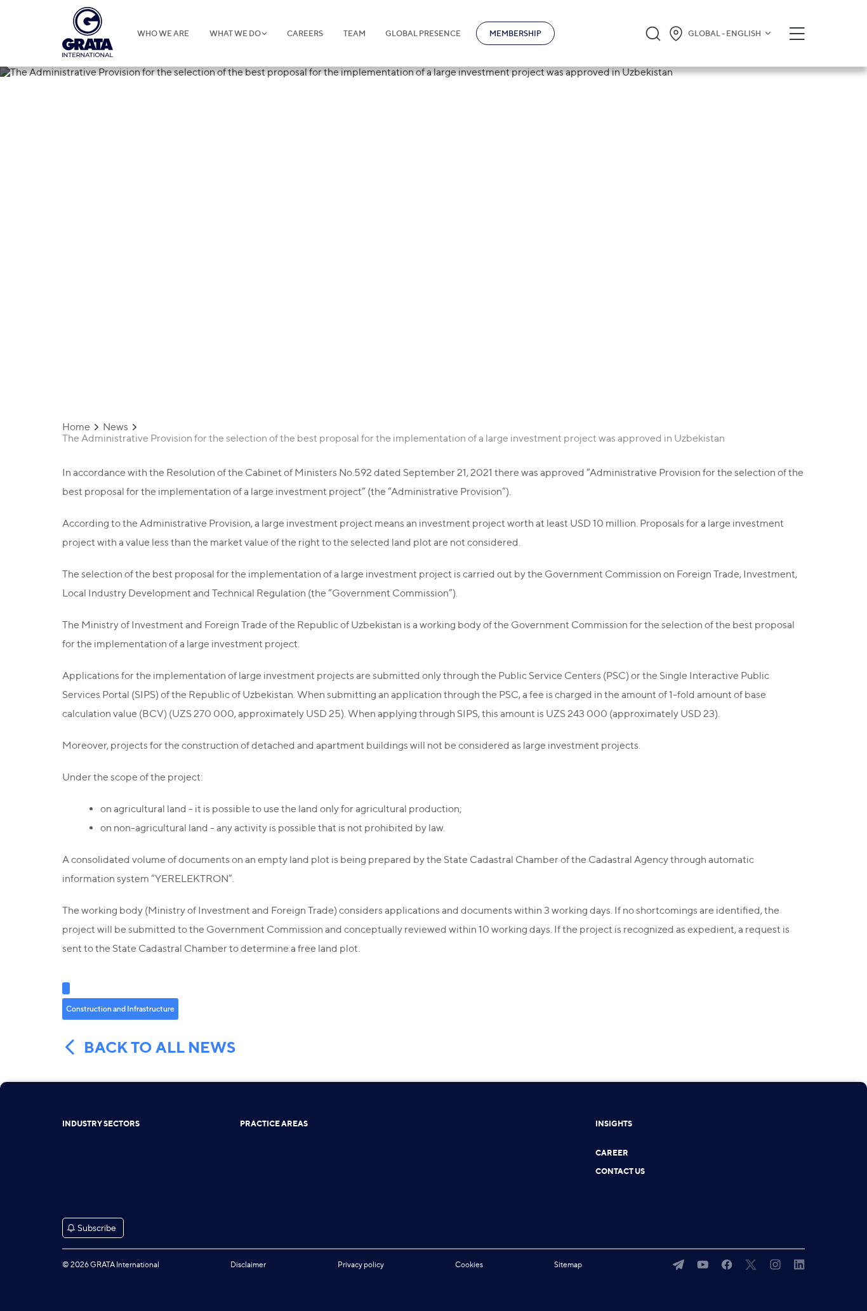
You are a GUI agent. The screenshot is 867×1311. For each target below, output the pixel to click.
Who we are (163, 33)
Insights (613, 1124)
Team (354, 33)
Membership (515, 33)
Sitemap (568, 1264)
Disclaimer (248, 1264)
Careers (305, 33)
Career (611, 1153)
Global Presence (423, 33)
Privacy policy (361, 1264)
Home (76, 427)
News (115, 427)
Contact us (620, 1171)
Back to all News (159, 1048)
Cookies (469, 1264)
